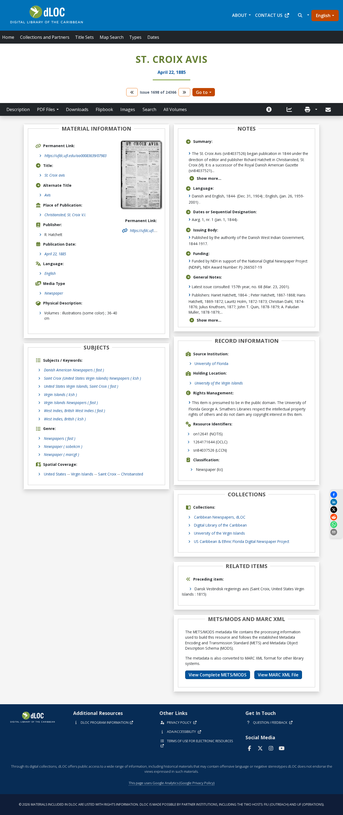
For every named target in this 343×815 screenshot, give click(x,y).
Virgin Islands (82, 474)
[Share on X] (336, 509)
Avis (47, 194)
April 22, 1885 (55, 253)
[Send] (328, 109)
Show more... (209, 178)
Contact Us (268, 15)
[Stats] (289, 109)
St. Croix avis (54, 175)
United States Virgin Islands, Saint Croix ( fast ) (81, 386)
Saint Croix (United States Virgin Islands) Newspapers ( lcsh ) (92, 378)
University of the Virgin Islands (219, 383)
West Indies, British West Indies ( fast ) (74, 410)
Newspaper (53, 293)
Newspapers (59, 438)
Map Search (112, 37)
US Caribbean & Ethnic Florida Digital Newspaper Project (241, 541)
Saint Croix (107, 474)
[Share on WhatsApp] (336, 524)
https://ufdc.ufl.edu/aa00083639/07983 (75, 155)
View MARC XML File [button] (278, 675)
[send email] (336, 532)
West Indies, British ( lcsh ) (65, 418)
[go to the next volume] (184, 92)
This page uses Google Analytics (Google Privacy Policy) (171, 782)
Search (149, 109)
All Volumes (175, 109)
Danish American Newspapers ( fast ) (74, 369)
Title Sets (84, 37)
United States (55, 474)
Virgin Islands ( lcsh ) (60, 394)
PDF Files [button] (46, 109)
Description (18, 109)
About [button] (239, 15)
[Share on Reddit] (336, 517)
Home (8, 37)
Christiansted (132, 474)
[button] (302, 15)
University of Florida (211, 363)
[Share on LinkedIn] (336, 502)
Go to (202, 92)
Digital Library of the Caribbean (220, 525)
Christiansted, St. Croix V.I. (65, 214)
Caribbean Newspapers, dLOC (219, 517)
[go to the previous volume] (132, 92)
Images (127, 109)
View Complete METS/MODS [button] (218, 675)
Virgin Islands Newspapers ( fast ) (71, 402)
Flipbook (104, 109)
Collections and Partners (44, 37)
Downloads (77, 109)
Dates (153, 37)
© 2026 (171, 804)
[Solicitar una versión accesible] (269, 109)
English (323, 15)
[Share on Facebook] (336, 494)
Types (135, 37)
